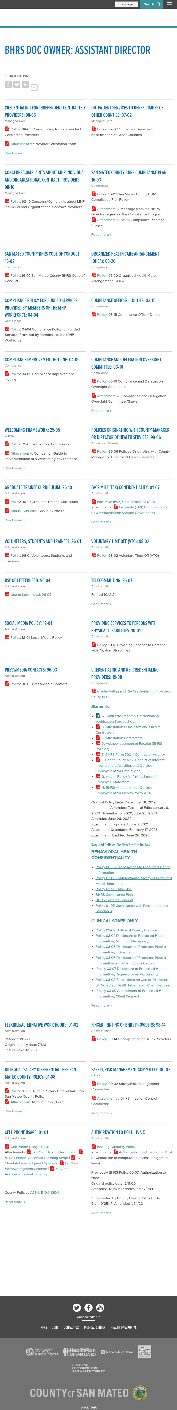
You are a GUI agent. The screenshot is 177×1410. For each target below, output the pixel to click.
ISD (54, 1192)
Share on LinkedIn (25, 84)
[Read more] (42, 1352)
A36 (33, 1192)
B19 (44, 1192)
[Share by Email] (34, 87)
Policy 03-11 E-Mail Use (114, 889)
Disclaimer (89, 1407)
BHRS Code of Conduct (114, 900)
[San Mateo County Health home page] (33, 17)
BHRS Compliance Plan (114, 894)
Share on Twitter (16, 84)
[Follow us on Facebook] (88, 1308)
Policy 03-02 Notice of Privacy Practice (126, 930)
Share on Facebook (8, 84)
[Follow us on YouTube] (100, 1308)
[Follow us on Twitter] (77, 1308)
